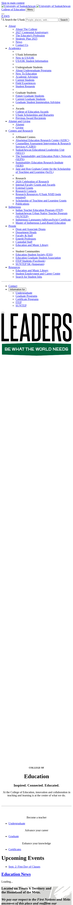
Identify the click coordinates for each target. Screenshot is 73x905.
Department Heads (26, 232)
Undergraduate (24, 292)
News (19, 41)
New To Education (26, 73)
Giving (19, 127)
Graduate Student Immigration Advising (38, 102)
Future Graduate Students (30, 95)
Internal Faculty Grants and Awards (35, 184)
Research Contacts (26, 191)
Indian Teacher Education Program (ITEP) (39, 210)
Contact (13, 285)
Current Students (25, 79)
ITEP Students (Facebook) (30, 260)
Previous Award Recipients (31, 118)
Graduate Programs (26, 295)
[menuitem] (40, 36)
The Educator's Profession (30, 35)
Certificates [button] (15, 849)
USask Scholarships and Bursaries (35, 114)
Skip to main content (12, 2)
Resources (14, 267)
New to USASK (25, 57)
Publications (22, 203)
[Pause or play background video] (2, 312)
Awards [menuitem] (20, 108)
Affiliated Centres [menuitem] (25, 137)
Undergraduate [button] (17, 823)
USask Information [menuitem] (26, 54)
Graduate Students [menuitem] (26, 92)
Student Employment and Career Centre (38, 273)
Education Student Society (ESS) (34, 254)
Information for (17, 289)
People (12, 225)
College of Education (13, 9)
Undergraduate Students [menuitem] (29, 67)
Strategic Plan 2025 (26, 38)
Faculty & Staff (24, 235)
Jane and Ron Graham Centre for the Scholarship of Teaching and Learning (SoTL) (43, 170)
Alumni (20, 124)
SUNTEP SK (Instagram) (30, 264)
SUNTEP (21, 305)
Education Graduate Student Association (38, 257)
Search (64, 20)
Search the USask (15, 19)
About (12, 26)
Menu (30, 9)
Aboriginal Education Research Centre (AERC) (42, 140)
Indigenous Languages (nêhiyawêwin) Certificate (43, 219)
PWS (5, 16)
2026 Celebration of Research (32, 181)
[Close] (2, 13)
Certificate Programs (27, 299)
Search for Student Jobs (29, 276)
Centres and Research (21, 130)
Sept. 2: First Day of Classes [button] (24, 866)
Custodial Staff (24, 241)
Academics (15, 48)
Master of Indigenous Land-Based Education (41, 222)
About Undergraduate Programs (33, 70)
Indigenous (15, 206)
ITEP (19, 302)
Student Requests (25, 86)
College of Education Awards (32, 111)
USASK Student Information (32, 60)
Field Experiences (26, 83)
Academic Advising (27, 76)
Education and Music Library (32, 245)
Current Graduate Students (30, 99)
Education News (16, 874)
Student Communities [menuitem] (28, 251)
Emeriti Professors (26, 238)
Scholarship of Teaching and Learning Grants (41, 200)
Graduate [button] (14, 836)
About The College (26, 29)
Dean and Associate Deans (31, 229)
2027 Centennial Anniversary (32, 32)
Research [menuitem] (21, 178)
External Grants (24, 187)
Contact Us (22, 45)
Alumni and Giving (19, 121)
